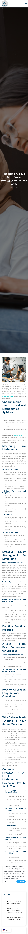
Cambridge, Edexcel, (17, 435)
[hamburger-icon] (26, 3)
